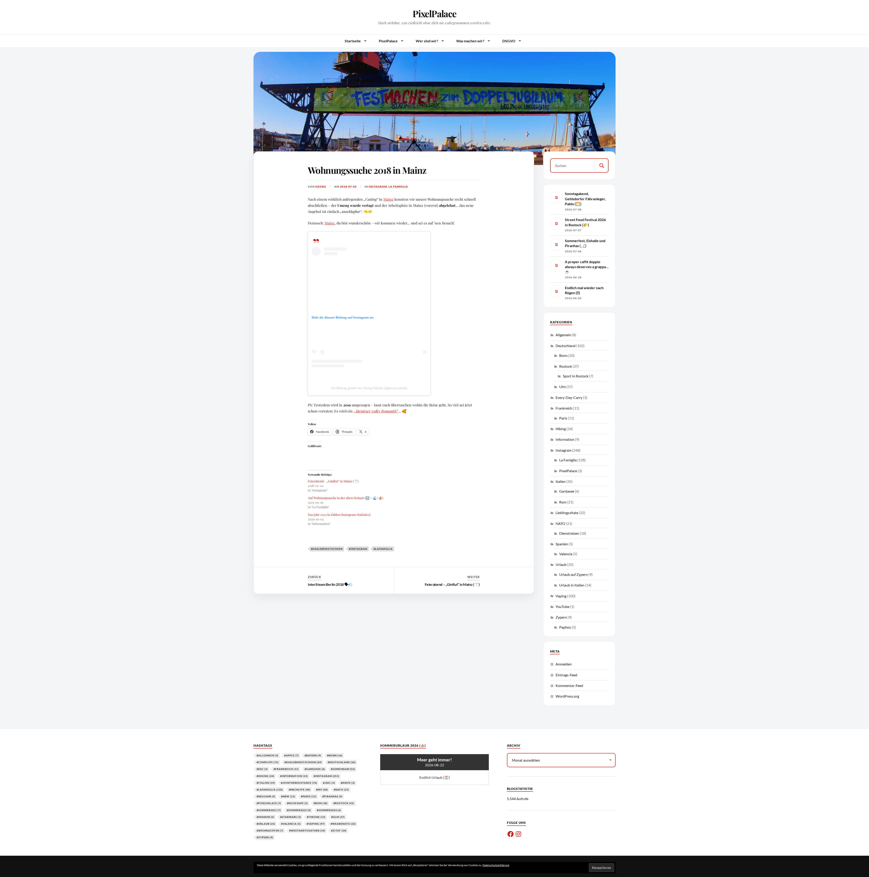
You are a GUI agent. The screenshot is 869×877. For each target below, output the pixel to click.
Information (565, 439)
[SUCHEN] (602, 165)
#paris (308, 796)
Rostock (565, 366)
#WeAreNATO (343, 823)
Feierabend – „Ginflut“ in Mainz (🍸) (333, 481)
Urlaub (561, 564)
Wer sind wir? (427, 41)
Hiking (561, 429)
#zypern (265, 837)
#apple (291, 755)
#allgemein (267, 755)
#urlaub (266, 823)
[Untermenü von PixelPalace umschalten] (402, 41)
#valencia (291, 823)
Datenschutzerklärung (495, 865)
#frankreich (286, 768)
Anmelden (564, 664)
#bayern (313, 755)
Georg (320, 186)
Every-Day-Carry (569, 397)
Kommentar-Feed (569, 685)
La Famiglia (398, 186)
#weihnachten (270, 830)
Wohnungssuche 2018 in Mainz (367, 170)
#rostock (343, 803)
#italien (266, 782)
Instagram (378, 186)
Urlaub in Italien (571, 585)
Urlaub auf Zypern (573, 574)
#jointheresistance (299, 782)
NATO (560, 523)
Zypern (561, 617)
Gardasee (566, 491)
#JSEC (329, 782)
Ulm (562, 386)
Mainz (388, 199)
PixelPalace (434, 13)
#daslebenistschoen (327, 548)
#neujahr (266, 796)
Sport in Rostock (575, 376)
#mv (322, 789)
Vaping (561, 596)
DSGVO (508, 41)
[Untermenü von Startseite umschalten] (365, 41)
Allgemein (563, 335)
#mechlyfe (299, 789)
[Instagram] (518, 834)
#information (294, 776)
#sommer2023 (299, 810)
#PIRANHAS (332, 796)
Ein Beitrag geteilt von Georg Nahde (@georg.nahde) (369, 388)
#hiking (265, 776)
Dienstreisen (569, 533)
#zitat (338, 830)
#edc (262, 768)
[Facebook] (510, 834)
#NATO (341, 789)
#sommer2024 (329, 810)
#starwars (290, 816)
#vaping (316, 823)
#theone (316, 816)
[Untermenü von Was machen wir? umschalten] (488, 41)
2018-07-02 (348, 186)
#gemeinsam (343, 768)
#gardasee (315, 768)
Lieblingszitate (567, 512)
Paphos (565, 627)
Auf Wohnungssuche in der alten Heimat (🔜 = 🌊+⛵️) (345, 498)
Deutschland (565, 345)
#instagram (358, 548)
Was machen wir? (470, 41)
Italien (561, 481)
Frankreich (564, 408)
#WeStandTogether (307, 830)
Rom (562, 502)
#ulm (338, 816)
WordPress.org (567, 696)
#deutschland (342, 762)
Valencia (565, 554)
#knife (348, 782)
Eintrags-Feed (566, 675)
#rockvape (297, 803)
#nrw (288, 796)
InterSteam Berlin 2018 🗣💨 (330, 584)
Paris (563, 418)
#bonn (334, 755)
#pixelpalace (269, 803)
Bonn (563, 355)
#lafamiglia (383, 548)
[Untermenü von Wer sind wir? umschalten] (442, 41)
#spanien (265, 816)
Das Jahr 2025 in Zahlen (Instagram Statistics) (339, 514)
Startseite (353, 41)
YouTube (562, 606)
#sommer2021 (269, 810)
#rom (320, 803)
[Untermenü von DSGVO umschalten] (519, 41)
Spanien (562, 544)
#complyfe (268, 762)
